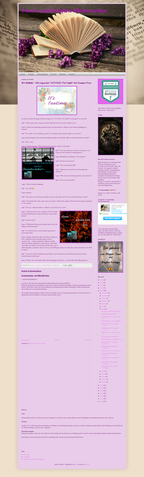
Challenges (31, 74)
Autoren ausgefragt (42, 74)
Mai (103, 371)
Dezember (105, 293)
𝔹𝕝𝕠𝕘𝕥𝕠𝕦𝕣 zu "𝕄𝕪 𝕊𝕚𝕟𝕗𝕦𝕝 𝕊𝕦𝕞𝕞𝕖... (109, 367)
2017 (101, 396)
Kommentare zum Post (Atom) (37, 343)
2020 (101, 388)
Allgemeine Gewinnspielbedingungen (33, 459)
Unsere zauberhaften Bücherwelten (64, 10)
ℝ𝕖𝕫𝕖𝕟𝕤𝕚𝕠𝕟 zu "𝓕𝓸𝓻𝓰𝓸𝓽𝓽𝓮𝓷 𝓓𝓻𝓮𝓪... (111, 339)
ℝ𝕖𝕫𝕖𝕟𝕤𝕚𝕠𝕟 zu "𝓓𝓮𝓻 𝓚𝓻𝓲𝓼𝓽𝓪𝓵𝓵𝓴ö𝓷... (111, 321)
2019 (101, 390)
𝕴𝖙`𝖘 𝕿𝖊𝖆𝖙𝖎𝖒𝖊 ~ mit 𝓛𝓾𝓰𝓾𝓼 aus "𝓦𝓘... (109, 329)
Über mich (53, 74)
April (103, 374)
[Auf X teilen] (68, 265)
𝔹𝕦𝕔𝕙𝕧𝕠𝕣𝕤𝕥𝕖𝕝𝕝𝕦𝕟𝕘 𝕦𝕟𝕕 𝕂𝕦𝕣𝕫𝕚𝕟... (109, 347)
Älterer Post (88, 340)
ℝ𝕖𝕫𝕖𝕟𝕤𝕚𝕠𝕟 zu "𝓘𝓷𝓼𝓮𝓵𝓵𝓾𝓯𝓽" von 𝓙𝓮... (110, 358)
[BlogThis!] (66, 265)
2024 (101, 285)
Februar (104, 379)
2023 (101, 288)
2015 (101, 401)
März (103, 376)
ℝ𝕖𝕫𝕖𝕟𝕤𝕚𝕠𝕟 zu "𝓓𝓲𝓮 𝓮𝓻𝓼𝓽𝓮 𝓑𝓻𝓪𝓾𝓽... (111, 351)
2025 (101, 282)
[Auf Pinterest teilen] (71, 265)
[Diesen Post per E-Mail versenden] (64, 265)
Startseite (22, 74)
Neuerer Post (25, 340)
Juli (103, 306)
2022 (101, 290)
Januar (104, 382)
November (105, 295)
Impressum (72, 74)
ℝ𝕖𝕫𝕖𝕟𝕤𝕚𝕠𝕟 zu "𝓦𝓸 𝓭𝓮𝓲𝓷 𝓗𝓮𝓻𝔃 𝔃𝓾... (110, 317)
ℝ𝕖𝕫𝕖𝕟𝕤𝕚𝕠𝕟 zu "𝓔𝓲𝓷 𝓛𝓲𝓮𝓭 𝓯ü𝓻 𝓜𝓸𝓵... (110, 324)
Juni (103, 309)
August (104, 304)
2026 (101, 280)
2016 (101, 399)
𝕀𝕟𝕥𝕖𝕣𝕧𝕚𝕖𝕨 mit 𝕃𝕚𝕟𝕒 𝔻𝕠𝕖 (109, 337)
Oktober (104, 298)
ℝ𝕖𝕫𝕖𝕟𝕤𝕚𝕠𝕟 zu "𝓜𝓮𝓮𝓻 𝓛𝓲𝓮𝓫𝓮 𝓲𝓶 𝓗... (110, 333)
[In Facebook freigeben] (70, 265)
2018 (101, 393)
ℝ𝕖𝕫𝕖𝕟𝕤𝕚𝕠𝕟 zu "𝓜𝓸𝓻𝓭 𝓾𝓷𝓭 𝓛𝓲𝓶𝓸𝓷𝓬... (109, 343)
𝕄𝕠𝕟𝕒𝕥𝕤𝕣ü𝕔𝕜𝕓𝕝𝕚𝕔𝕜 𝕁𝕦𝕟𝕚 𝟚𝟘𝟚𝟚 (111, 311)
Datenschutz (62, 74)
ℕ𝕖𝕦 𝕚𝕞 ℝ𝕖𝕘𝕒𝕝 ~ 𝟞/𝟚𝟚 (108, 314)
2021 (101, 385)
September (105, 301)
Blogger (87, 464)
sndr (76, 464)
